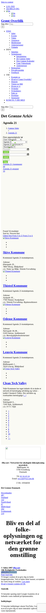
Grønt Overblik (12, 21)
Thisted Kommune (15, 285)
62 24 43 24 (25, 476)
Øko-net (16, 568)
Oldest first (7, 236)
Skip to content (7, 2)
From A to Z (17, 236)
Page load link (7, 575)
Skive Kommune (14, 252)
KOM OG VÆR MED (23, 565)
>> (9, 438)
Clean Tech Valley (15, 383)
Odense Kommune (15, 318)
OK (24, 584)
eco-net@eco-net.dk (26, 479)
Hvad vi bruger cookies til (11, 584)
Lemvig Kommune (15, 352)
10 (9, 434)
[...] (24, 395)
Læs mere (26, 581)
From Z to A (28, 236)
